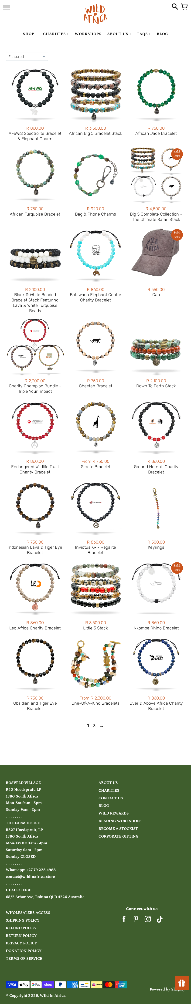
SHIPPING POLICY (22, 920)
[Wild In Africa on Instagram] (148, 921)
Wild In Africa (52, 996)
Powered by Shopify (167, 989)
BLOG (104, 806)
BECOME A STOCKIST (118, 829)
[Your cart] (184, 6)
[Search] (174, 6)
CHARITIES (109, 790)
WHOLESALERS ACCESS (28, 913)
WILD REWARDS (114, 813)
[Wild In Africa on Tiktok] (159, 921)
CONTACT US (111, 798)
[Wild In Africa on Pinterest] (136, 921)
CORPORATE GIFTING (119, 836)
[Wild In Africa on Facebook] (124, 921)
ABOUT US (108, 783)
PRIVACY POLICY (21, 943)
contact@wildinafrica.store (30, 877)
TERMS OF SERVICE (24, 959)
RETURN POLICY (21, 936)
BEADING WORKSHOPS (120, 821)
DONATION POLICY (23, 951)
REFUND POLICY (21, 928)
